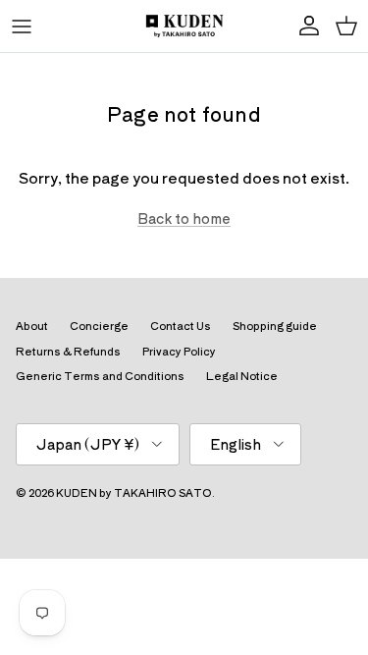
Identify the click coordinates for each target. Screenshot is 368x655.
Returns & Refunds (68, 350)
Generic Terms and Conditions (100, 375)
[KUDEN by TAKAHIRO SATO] (184, 26)
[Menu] (21, 26)
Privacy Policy (179, 350)
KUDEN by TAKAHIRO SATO (134, 492)
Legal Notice (242, 375)
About (32, 325)
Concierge (99, 325)
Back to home (184, 218)
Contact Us (180, 325)
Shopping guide (275, 325)
